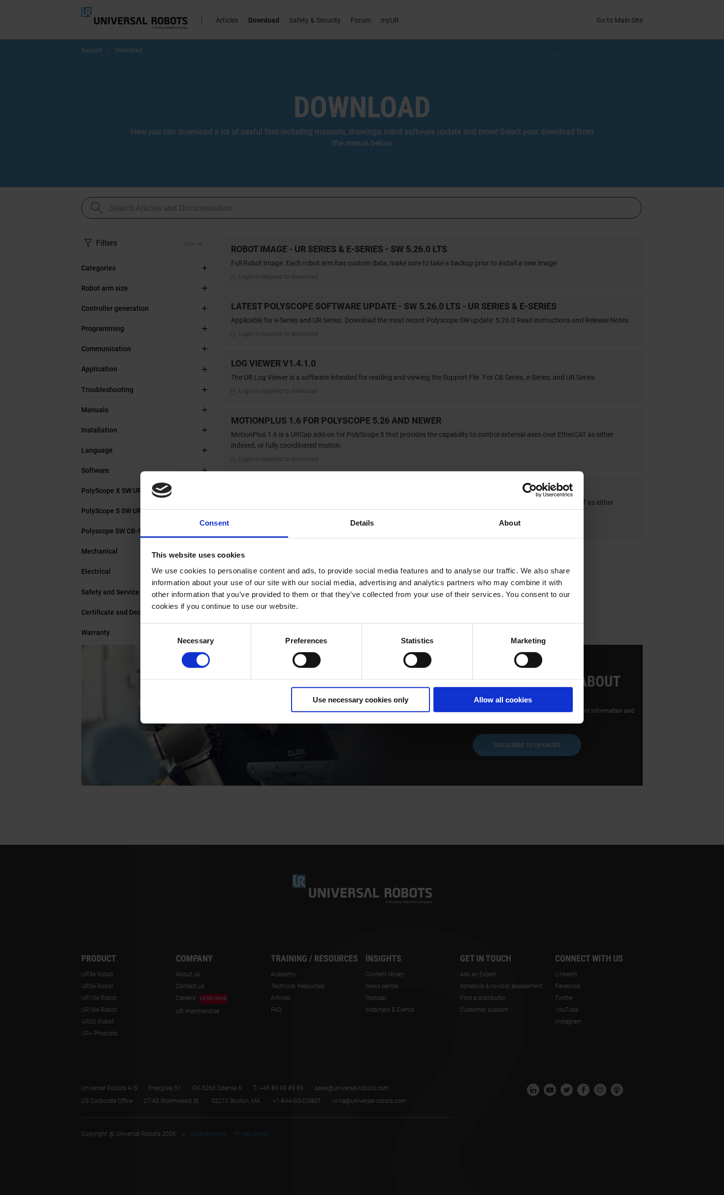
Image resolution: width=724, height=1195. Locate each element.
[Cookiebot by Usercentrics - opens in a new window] (530, 490)
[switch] (307, 660)
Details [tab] (362, 523)
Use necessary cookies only (360, 699)
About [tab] (510, 523)
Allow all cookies (503, 699)
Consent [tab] (214, 523)
